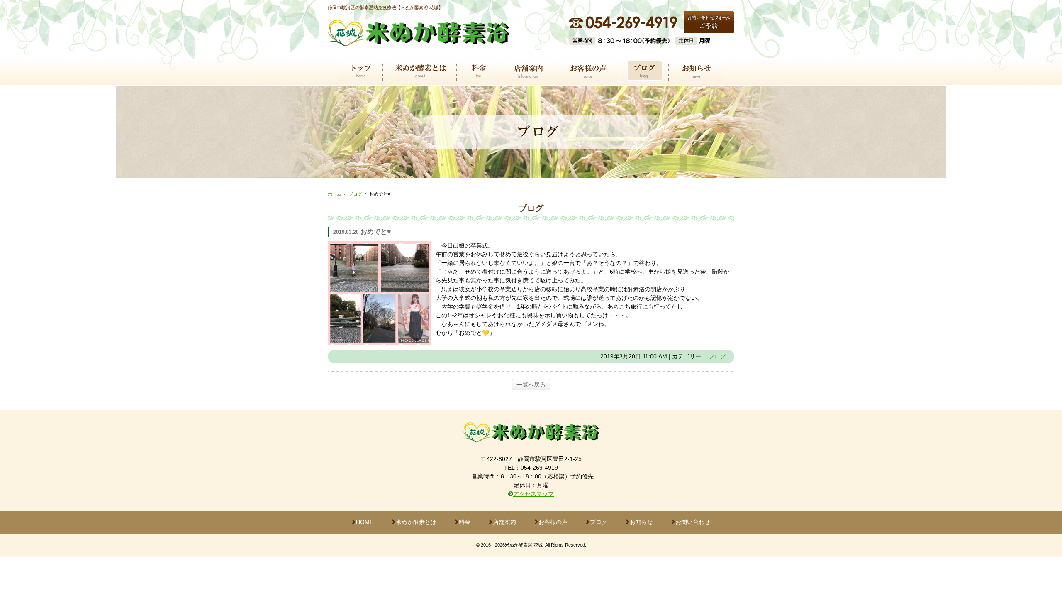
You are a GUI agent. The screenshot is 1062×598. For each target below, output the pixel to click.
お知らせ (641, 522)
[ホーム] (418, 41)
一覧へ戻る (531, 384)
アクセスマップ (533, 493)
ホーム (334, 193)
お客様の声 (553, 522)
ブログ (355, 193)
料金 (464, 522)
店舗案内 (504, 522)
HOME (364, 522)
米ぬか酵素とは (416, 522)
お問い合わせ (692, 522)
